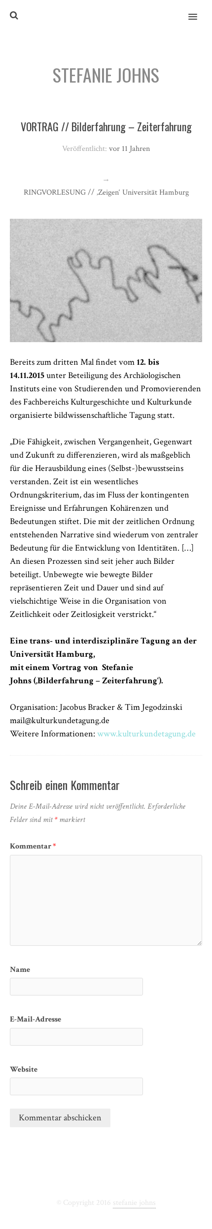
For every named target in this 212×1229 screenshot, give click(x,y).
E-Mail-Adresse (35, 1019)
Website (23, 1069)
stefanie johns (134, 1203)
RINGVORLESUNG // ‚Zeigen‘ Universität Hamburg (106, 192)
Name (20, 970)
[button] (198, 10)
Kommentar (33, 846)
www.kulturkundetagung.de (146, 733)
